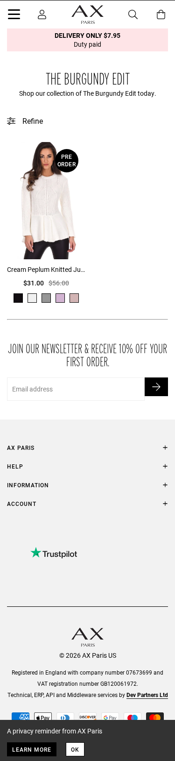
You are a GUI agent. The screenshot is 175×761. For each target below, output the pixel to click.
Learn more (31, 749)
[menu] (14, 15)
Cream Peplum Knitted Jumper (46, 269)
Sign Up (156, 386)
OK (75, 749)
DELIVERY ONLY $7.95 (87, 40)
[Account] (42, 14)
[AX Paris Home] (87, 14)
